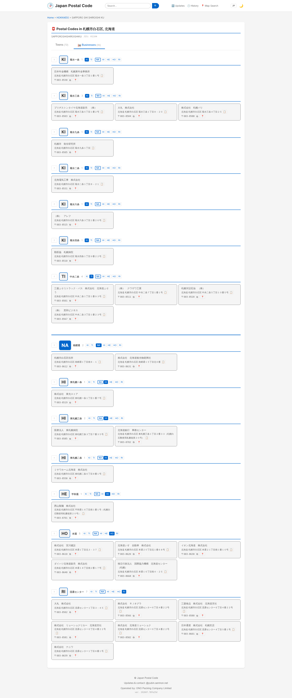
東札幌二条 (76, 457)
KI (87, 59)
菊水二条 (74, 168)
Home (50, 17)
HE (108, 59)
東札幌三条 (76, 418)
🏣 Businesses (89, 44)
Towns (61, 44)
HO (114, 59)
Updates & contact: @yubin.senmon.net (146, 682)
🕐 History (193, 5)
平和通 (75, 493)
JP (233, 6)
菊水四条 (74, 240)
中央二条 (74, 276)
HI (103, 59)
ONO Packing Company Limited (154, 688)
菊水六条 (74, 204)
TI (91, 59)
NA (97, 59)
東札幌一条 (76, 382)
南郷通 (76, 345)
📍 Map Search (209, 5)
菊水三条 (74, 95)
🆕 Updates (178, 5)
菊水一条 (74, 59)
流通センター (77, 591)
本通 (74, 533)
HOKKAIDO (63, 17)
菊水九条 (74, 131)
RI (119, 59)
